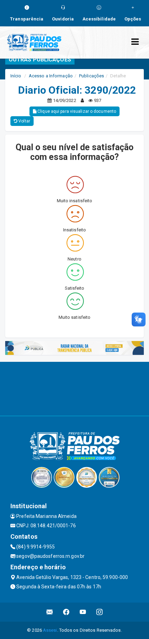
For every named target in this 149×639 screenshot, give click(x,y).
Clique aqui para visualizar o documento (76, 111)
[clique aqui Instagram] (100, 612)
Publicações (91, 75)
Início (15, 75)
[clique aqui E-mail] (50, 612)
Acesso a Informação (51, 75)
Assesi (50, 630)
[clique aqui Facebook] (66, 612)
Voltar (23, 121)
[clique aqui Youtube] (83, 612)
